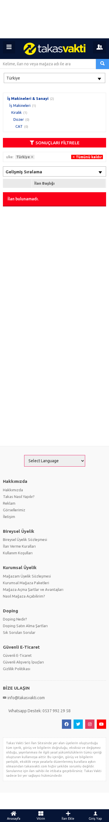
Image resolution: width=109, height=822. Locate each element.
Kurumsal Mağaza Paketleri (26, 583)
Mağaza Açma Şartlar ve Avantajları (33, 589)
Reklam (9, 503)
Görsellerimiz (14, 510)
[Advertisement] (54, 19)
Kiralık (16, 112)
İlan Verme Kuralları (19, 546)
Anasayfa (13, 818)
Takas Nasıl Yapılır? (19, 496)
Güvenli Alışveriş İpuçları (23, 662)
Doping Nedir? (15, 619)
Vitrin (41, 818)
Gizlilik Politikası (16, 669)
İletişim (9, 517)
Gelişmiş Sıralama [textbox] (24, 171)
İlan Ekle (68, 818)
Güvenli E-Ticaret (17, 655)
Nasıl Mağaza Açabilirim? (24, 596)
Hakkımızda (13, 490)
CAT (19, 126)
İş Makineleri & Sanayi (28, 98)
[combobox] (54, 78)
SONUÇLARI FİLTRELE (57, 142)
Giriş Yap (95, 818)
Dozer (18, 119)
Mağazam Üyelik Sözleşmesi (27, 576)
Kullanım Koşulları (18, 553)
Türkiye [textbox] (13, 78)
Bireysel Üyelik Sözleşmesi (25, 539)
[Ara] (102, 64)
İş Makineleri (20, 105)
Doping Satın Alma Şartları (25, 626)
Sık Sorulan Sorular (19, 632)
